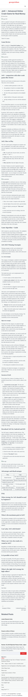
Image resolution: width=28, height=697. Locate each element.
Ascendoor (8, 695)
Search (23, 653)
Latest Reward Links (6, 619)
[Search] (25, 6)
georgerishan (14, 2)
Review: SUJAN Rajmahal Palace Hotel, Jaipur (13, 644)
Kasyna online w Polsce (7, 631)
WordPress (19, 695)
